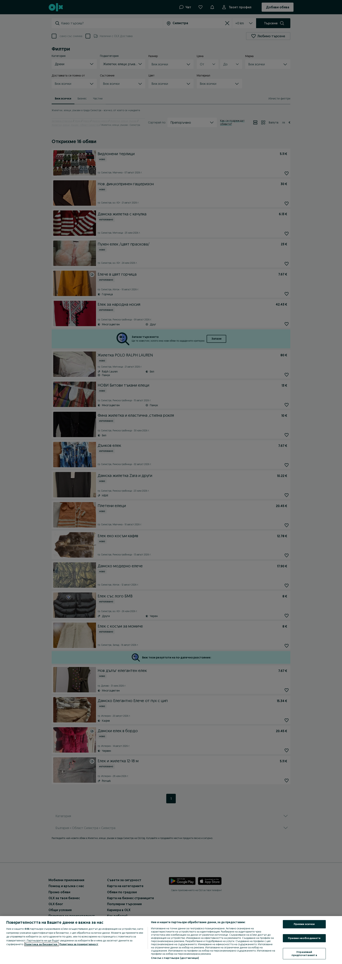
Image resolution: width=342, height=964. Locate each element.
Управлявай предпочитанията (304, 954)
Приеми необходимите (304, 938)
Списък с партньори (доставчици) (175, 957)
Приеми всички (304, 924)
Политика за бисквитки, (41, 944)
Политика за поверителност (78, 944)
